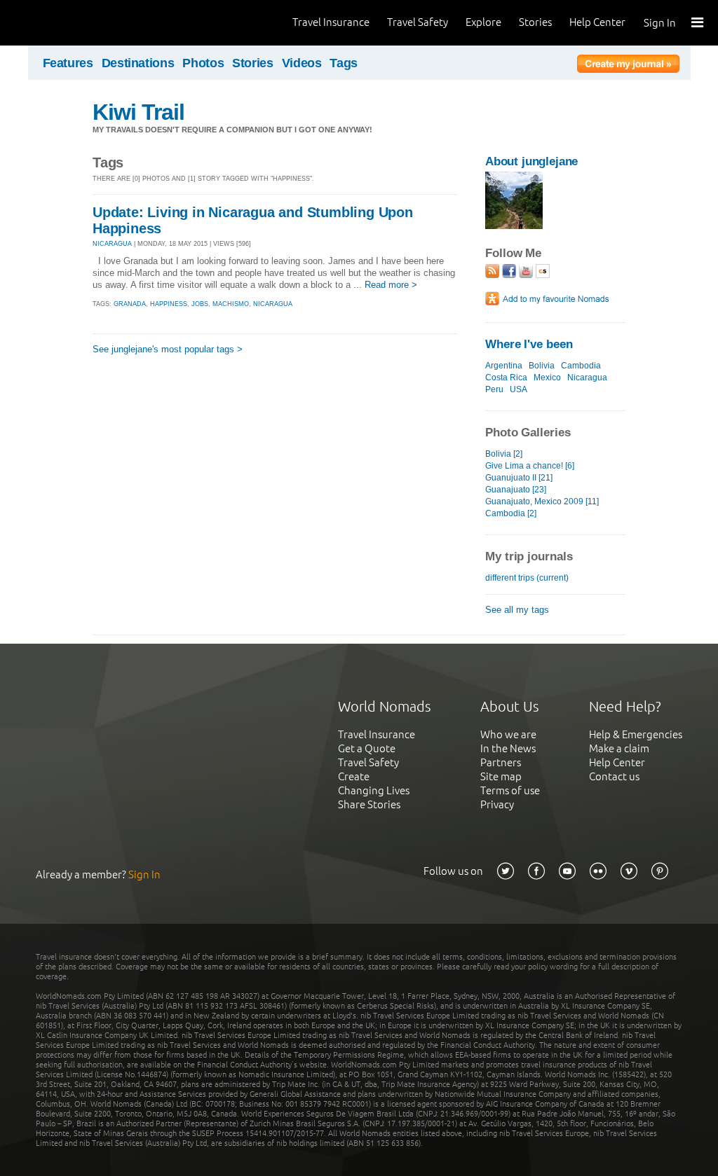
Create (354, 776)
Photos (203, 63)
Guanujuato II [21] (519, 478)
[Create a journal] (628, 66)
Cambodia (581, 366)
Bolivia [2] (503, 454)
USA (518, 389)
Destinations (138, 63)
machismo (230, 303)
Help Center (597, 22)
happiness (168, 303)
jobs (199, 303)
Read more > (391, 284)
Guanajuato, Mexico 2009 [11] (542, 501)
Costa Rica (506, 377)
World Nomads (73, 23)
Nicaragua (587, 377)
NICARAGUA (112, 243)
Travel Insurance (331, 22)
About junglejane (531, 161)
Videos (302, 63)
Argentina (503, 366)
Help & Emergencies (635, 734)
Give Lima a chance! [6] (529, 466)
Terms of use (510, 790)
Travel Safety (417, 22)
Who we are (508, 734)
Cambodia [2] (510, 513)
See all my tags (517, 609)
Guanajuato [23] (515, 489)
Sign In (660, 23)
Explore (483, 22)
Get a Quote (366, 748)
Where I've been (529, 344)
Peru (494, 389)
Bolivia (542, 366)
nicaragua (272, 303)
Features (68, 63)
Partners (500, 762)
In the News (508, 748)
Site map (501, 776)
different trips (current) (527, 578)
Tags (344, 63)
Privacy (497, 804)
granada (130, 303)
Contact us (614, 776)
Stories (535, 22)
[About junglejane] (514, 226)
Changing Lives (373, 790)
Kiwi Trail (138, 112)
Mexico (547, 377)
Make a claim (619, 748)
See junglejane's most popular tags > (168, 349)
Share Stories (369, 804)
